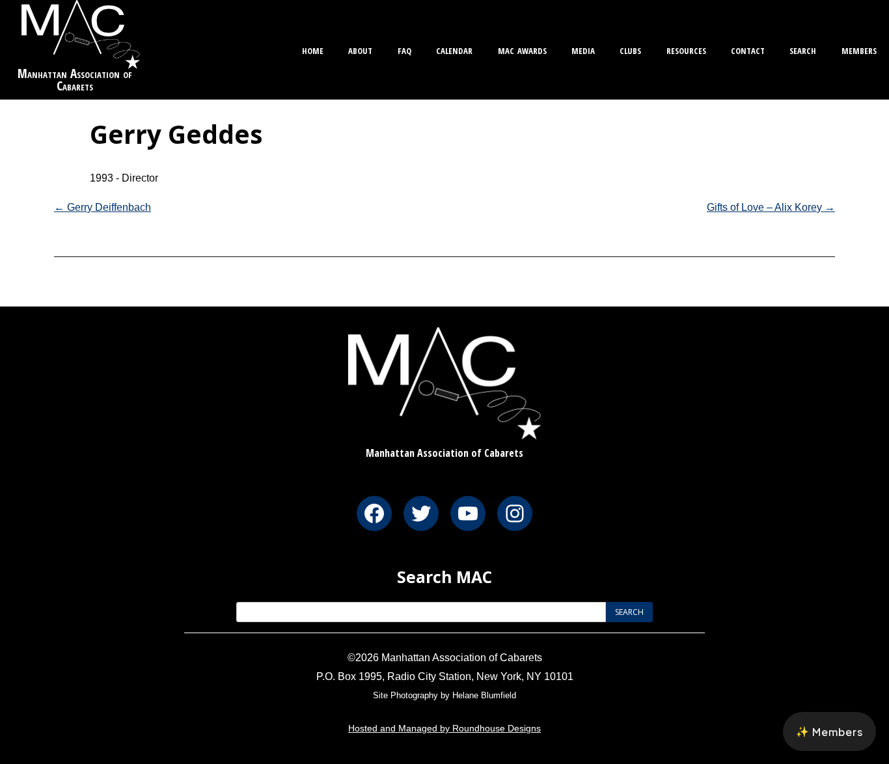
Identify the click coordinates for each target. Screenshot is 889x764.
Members (859, 49)
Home (312, 49)
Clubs (630, 49)
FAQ (404, 49)
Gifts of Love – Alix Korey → (771, 207)
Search (802, 49)
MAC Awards (522, 49)
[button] (829, 731)
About (360, 49)
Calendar (454, 49)
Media (583, 49)
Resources (686, 49)
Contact (748, 49)
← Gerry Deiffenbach (102, 207)
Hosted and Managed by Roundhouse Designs (444, 728)
